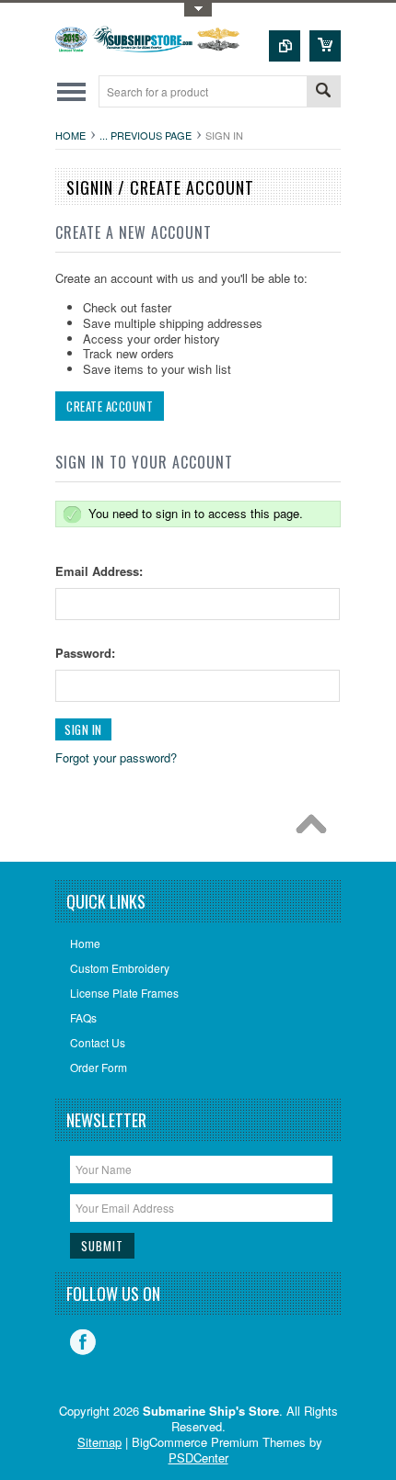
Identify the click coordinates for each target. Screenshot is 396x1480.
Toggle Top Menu (198, 10)
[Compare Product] (284, 46)
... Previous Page (145, 135)
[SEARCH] (323, 92)
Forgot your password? (116, 757)
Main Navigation (71, 91)
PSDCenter (198, 1457)
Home (70, 135)
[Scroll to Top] (316, 828)
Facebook (83, 1342)
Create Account (109, 406)
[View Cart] (325, 46)
